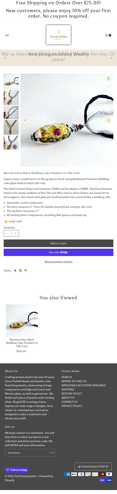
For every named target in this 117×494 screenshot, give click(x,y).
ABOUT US (68, 397)
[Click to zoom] (108, 78)
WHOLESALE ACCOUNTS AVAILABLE (84, 385)
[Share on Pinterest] (25, 270)
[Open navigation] (7, 35)
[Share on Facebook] (15, 270)
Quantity (9, 227)
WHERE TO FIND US (74, 381)
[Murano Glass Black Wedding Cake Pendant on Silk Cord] (22, 320)
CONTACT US (70, 402)
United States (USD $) (94, 466)
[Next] (112, 57)
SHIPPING (68, 389)
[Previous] (5, 57)
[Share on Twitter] (20, 270)
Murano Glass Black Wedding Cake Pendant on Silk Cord (22, 343)
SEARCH (67, 377)
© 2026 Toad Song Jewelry (20, 476)
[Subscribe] (51, 453)
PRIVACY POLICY (72, 406)
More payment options (59, 261)
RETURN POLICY (72, 393)
